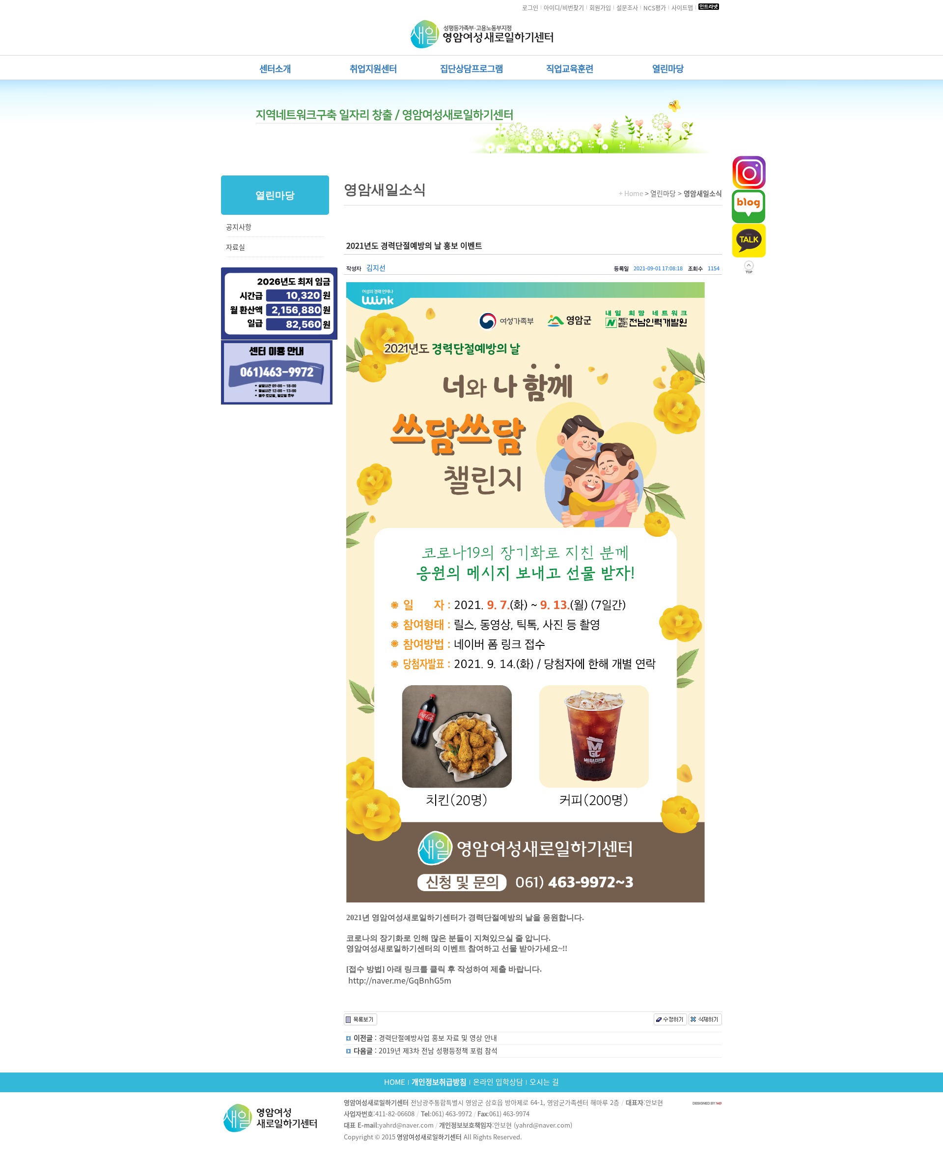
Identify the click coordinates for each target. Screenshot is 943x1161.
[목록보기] (360, 1019)
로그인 (530, 8)
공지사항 (238, 227)
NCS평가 (654, 8)
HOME (394, 1082)
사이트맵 (682, 8)
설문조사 (627, 8)
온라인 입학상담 (498, 1082)
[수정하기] (670, 1022)
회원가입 (600, 8)
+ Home (631, 193)
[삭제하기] (705, 1022)
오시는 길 (544, 1082)
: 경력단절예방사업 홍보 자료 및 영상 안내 (425, 1038)
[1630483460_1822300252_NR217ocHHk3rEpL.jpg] (525, 592)
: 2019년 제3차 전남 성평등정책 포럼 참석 (426, 1050)
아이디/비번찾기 (564, 8)
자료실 (235, 247)
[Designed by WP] (707, 1103)
